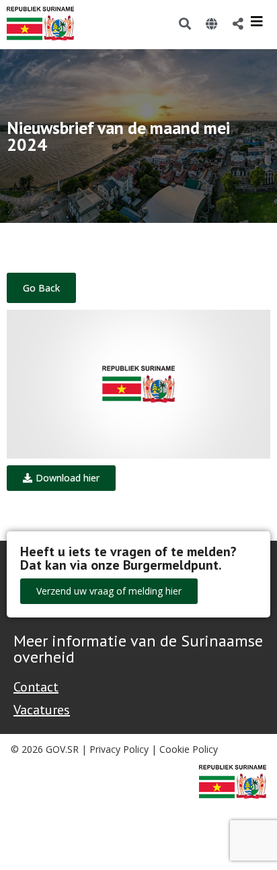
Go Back (41, 287)
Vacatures (41, 709)
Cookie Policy (188, 749)
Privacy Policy (119, 749)
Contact (35, 687)
